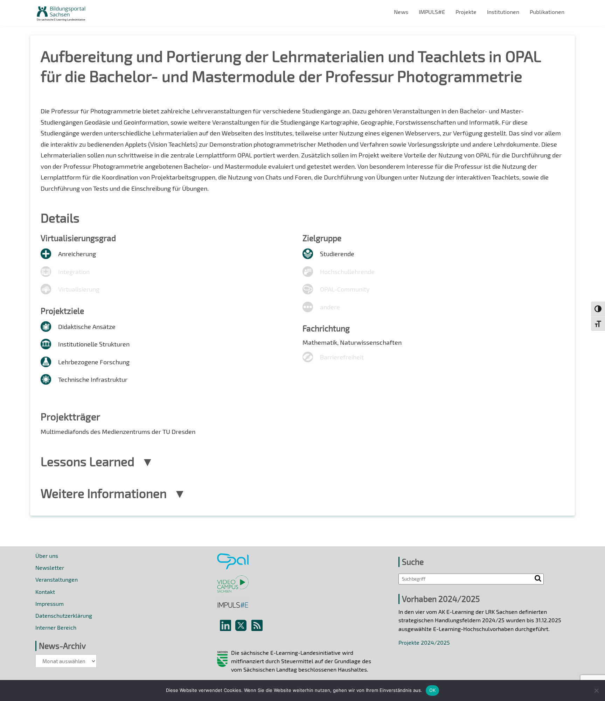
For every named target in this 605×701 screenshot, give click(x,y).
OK (432, 690)
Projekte (466, 11)
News (401, 11)
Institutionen (503, 11)
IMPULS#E (432, 11)
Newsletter (49, 567)
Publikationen (547, 11)
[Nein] (596, 690)
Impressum (49, 603)
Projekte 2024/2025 (424, 642)
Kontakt (45, 591)
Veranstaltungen (56, 579)
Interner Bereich (55, 627)
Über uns (46, 555)
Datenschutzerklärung (63, 615)
